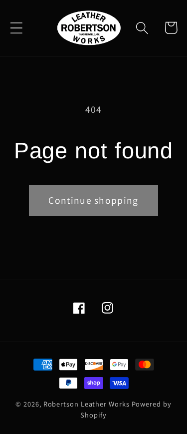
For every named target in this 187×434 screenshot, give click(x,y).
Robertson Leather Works (86, 404)
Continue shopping (93, 200)
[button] (16, 27)
